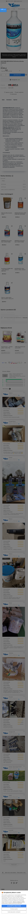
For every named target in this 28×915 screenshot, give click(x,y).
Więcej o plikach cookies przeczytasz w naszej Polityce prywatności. (13, 902)
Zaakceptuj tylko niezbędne (14, 912)
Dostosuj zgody (14, 908)
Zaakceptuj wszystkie (14, 906)
